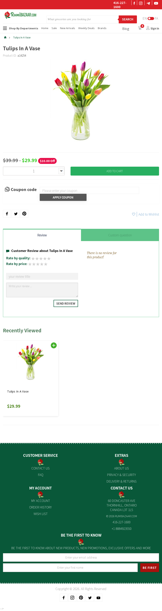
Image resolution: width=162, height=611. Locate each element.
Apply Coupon (63, 197)
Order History (40, 507)
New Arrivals (67, 28)
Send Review (65, 303)
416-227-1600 (119, 5)
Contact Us (40, 468)
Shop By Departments (23, 28)
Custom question (120, 235)
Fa (156, 18)
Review (42, 235)
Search (127, 19)
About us (121, 468)
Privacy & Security (121, 474)
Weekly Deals (86, 28)
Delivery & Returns (121, 481)
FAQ (40, 474)
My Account (40, 500)
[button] (12, 376)
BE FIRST (150, 567)
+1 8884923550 (121, 528)
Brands (102, 28)
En (145, 18)
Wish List (41, 513)
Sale (54, 28)
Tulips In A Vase (22, 37)
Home (44, 28)
